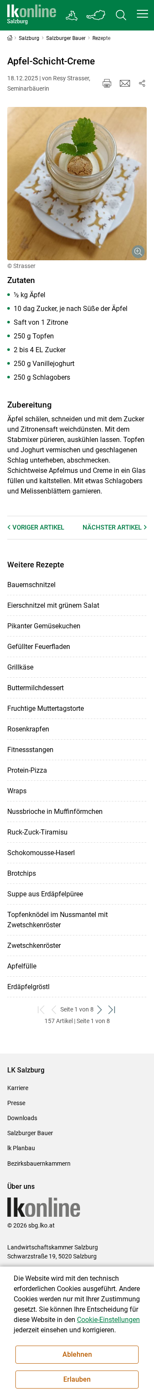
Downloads (22, 1118)
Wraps (17, 791)
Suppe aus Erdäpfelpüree (45, 894)
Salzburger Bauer (30, 1133)
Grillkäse (20, 667)
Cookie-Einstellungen (108, 1320)
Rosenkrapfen (28, 729)
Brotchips (21, 873)
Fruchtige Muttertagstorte (45, 708)
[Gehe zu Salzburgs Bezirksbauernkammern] (72, 15)
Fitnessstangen (30, 750)
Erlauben (77, 1379)
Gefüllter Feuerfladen (38, 647)
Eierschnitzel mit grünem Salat (53, 605)
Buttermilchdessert (35, 688)
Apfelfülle (21, 966)
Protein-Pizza (27, 770)
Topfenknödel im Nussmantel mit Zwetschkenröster (57, 920)
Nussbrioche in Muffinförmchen (55, 811)
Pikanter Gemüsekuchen (43, 626)
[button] (142, 14)
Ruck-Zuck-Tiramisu (37, 832)
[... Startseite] (31, 15)
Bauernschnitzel (31, 585)
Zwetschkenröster (34, 945)
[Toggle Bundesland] (96, 15)
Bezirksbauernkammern (39, 1163)
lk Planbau (21, 1148)
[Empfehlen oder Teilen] (142, 83)
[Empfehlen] (125, 83)
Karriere (17, 1087)
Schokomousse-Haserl (41, 853)
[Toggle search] (121, 15)
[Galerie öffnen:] (77, 183)
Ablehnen (77, 1354)
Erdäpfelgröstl (28, 987)
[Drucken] (107, 83)
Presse (16, 1103)
